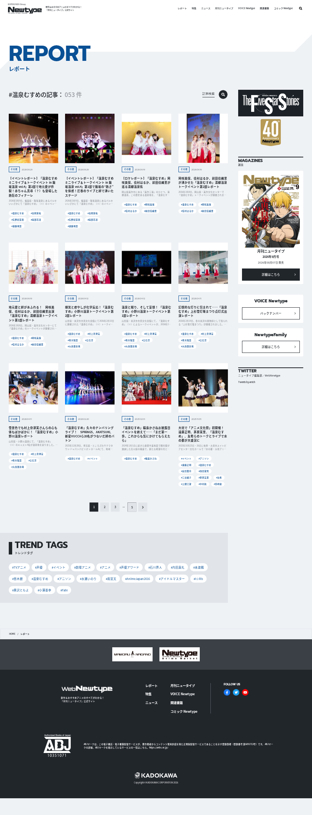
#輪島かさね (150, 458)
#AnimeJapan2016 (137, 579)
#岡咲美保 (149, 204)
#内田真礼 (178, 567)
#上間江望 (186, 484)
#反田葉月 (186, 471)
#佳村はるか (130, 211)
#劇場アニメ (82, 567)
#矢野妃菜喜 (17, 219)
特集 (194, 8)
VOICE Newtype (246, 8)
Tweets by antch (246, 382)
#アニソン (204, 458)
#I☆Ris (198, 579)
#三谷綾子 (186, 477)
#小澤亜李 (44, 590)
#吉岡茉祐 (36, 213)
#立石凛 (89, 340)
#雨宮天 (111, 579)
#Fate (64, 590)
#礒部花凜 (36, 219)
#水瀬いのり (88, 579)
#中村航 (203, 484)
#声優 (39, 567)
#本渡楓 (198, 567)
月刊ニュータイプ (224, 8)
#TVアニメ (19, 567)
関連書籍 (264, 8)
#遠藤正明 (186, 465)
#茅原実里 (204, 477)
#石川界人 (155, 567)
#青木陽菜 (73, 340)
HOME (12, 633)
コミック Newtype (283, 8)
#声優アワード (129, 567)
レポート (182, 8)
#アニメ (105, 567)
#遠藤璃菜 (16, 226)
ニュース (205, 8)
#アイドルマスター (172, 579)
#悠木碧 (17, 579)
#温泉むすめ (17, 213)
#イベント (93, 458)
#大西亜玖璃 (74, 346)
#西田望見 (204, 471)
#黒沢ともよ (20, 590)
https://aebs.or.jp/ (158, 747)
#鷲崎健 (218, 484)
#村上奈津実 (94, 333)
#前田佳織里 (150, 211)
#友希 (219, 477)
